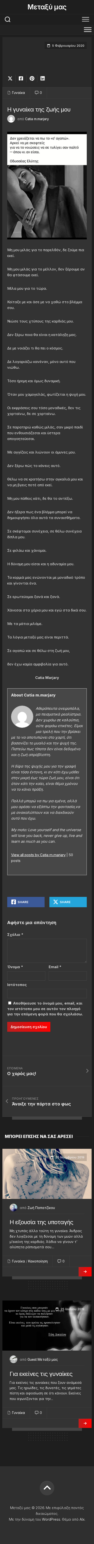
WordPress (51, 1519)
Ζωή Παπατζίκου (41, 1208)
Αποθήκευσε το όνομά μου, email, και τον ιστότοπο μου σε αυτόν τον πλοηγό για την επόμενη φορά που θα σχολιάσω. (45, 1008)
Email (55, 967)
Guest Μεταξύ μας (42, 1359)
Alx (82, 1519)
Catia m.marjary (37, 119)
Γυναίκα (18, 93)
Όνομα (15, 967)
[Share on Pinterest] (31, 78)
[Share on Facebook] (20, 78)
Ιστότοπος (17, 984)
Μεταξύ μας (46, 7)
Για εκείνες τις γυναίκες (41, 1373)
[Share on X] (11, 78)
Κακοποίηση (38, 1261)
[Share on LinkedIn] (42, 78)
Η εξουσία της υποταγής (41, 1222)
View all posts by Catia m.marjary (38, 855)
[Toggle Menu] (88, 29)
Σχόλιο (15, 934)
